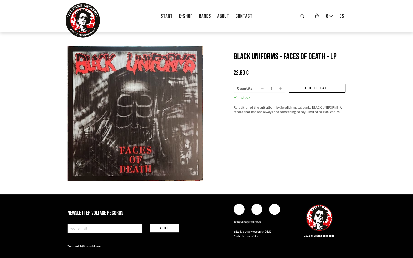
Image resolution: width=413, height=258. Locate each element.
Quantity (245, 88)
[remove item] (262, 88)
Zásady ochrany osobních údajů (252, 232)
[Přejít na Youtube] (274, 209)
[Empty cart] (317, 16)
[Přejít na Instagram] (256, 209)
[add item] (280, 88)
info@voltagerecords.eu (248, 222)
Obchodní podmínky (246, 236)
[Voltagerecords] (83, 20)
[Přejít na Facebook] (239, 209)
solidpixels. (95, 246)
